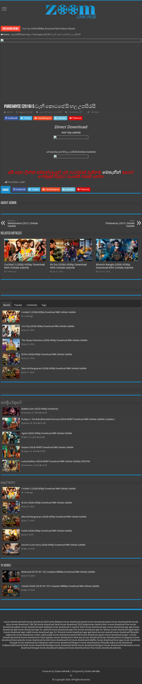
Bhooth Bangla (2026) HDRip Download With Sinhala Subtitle (114, 266)
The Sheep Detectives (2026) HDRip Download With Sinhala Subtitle (54, 340)
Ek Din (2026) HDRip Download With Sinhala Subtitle (68, 266)
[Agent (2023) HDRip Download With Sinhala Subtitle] (11, 438)
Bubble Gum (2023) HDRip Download (39, 408)
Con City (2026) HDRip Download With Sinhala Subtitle (48, 28)
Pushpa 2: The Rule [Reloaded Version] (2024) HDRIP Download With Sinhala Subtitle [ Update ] (68, 419)
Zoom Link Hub (62, 671)
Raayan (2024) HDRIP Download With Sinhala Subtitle (47, 447)
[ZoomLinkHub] (71, 11)
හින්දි (60, 112)
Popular (18, 305)
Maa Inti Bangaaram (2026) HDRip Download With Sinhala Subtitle (53, 368)
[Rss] (71, 675)
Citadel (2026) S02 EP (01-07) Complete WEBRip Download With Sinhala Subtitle (60, 586)
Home (6, 34)
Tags (44, 305)
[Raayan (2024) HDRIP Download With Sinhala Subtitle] (11, 452)
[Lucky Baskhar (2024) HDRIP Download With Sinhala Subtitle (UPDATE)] (11, 466)
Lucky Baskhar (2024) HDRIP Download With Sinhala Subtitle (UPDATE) (55, 461)
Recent (6, 305)
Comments (31, 305)
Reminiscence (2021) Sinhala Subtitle (23, 223)
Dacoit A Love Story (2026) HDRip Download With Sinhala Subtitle (53, 544)
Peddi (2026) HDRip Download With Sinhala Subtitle (46, 530)
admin (10, 112)
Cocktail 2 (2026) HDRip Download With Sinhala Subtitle (24, 266)
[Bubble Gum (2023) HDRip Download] (11, 411)
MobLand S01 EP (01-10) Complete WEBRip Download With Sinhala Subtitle (58, 572)
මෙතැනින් (111, 172)
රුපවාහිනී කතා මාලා (21, 34)
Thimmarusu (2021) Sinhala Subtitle (119, 223)
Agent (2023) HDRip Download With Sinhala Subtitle (46, 433)
